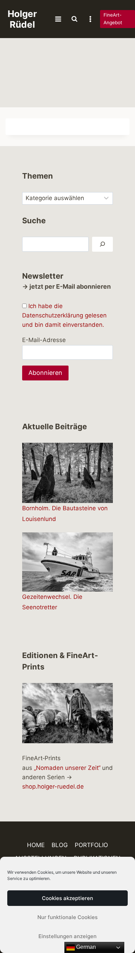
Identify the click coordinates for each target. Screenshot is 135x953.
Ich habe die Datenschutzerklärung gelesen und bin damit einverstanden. (64, 315)
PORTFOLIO (91, 845)
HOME (36, 845)
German (85, 947)
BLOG (60, 845)
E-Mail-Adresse (44, 339)
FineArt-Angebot (113, 18)
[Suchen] (102, 244)
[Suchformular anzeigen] (74, 19)
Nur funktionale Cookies (67, 917)
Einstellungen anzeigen (67, 936)
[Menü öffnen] (58, 19)
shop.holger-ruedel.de (53, 786)
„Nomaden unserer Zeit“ (67, 767)
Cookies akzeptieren (67, 898)
